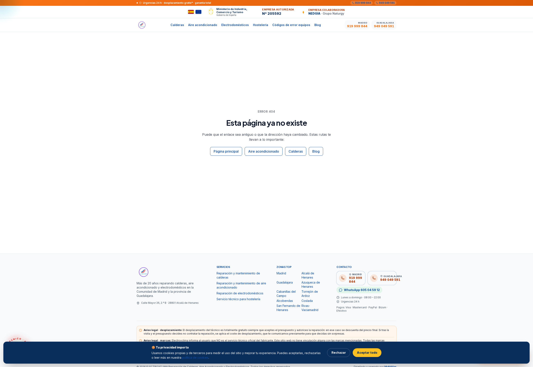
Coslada (307, 300)
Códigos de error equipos (291, 25)
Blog (317, 25)
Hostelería (260, 25)
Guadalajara (284, 282)
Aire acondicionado (202, 25)
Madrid (281, 273)
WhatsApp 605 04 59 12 (362, 290)
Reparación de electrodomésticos (240, 293)
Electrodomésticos (235, 25)
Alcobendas (284, 300)
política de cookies (195, 357)
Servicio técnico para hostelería (238, 299)
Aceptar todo (367, 352)
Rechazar (338, 352)
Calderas (177, 25)
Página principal (226, 151)
